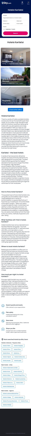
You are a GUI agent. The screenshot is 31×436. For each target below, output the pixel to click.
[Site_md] (7, 418)
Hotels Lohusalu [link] (7, 360)
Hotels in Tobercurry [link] (8, 382)
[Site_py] (28, 422)
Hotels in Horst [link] (6, 371)
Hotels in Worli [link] (19, 382)
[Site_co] (23, 418)
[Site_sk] (13, 418)
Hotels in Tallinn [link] (6, 345)
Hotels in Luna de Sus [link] (20, 379)
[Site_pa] (2, 422)
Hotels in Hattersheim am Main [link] (10, 367)
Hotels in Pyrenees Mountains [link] (10, 401)
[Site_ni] (13, 422)
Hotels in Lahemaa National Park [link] (10, 393)
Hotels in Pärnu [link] (6, 349)
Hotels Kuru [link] (16, 353)
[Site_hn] (23, 422)
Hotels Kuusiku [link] (17, 360)
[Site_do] (28, 418)
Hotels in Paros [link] (24, 401)
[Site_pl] (18, 414)
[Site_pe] (23, 414)
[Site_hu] (18, 418)
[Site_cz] (2, 418)
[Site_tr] (28, 414)
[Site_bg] (13, 414)
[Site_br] (2, 414)
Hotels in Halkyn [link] (7, 375)
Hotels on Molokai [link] (7, 404)
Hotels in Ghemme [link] (7, 379)
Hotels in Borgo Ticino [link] (19, 375)
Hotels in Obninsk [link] (18, 371)
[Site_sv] (7, 422)
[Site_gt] (18, 422)
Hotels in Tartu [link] (17, 349)
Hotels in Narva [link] (6, 353)
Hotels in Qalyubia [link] (19, 397)
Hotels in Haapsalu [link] (18, 345)
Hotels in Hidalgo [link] (7, 397)
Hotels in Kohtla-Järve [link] (19, 357)
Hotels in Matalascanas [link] (8, 386)
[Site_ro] (7, 414)
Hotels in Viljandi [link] (7, 357)
